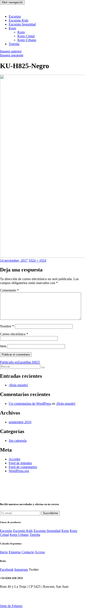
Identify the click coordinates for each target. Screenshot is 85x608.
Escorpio (15, 16)
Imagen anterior (11, 51)
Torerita (14, 44)
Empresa (15, 552)
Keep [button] (12, 28)
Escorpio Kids (23, 531)
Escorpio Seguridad (47, 531)
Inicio (4, 552)
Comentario (9, 290)
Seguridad (22, 24)
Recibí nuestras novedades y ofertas (29, 504)
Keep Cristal (26, 36)
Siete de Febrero (11, 606)
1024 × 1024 (37, 260)
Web (3, 346)
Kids (18, 20)
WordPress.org (19, 471)
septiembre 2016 (20, 422)
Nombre (7, 326)
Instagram (21, 569)
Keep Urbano (26, 40)
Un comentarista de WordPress (30, 403)
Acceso (40, 552)
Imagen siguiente (11, 55)
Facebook (7, 569)
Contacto (28, 552)
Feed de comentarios (23, 467)
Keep (21, 32)
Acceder (14, 459)
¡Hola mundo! (18, 385)
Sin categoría (18, 440)
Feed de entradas (20, 463)
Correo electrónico (14, 334)
